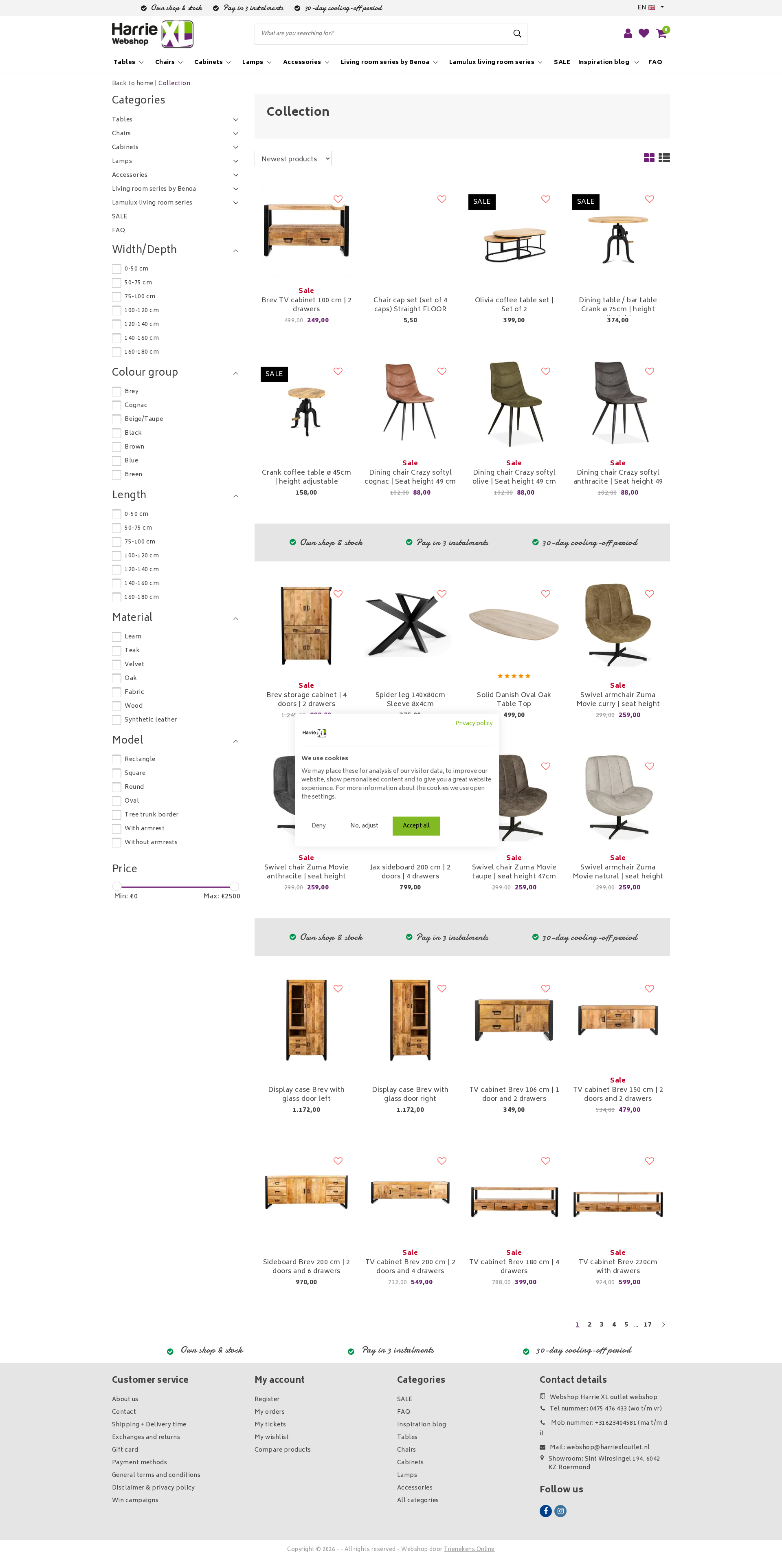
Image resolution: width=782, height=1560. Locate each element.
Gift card (125, 1450)
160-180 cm (142, 352)
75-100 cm (140, 297)
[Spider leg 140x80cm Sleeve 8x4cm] (410, 625)
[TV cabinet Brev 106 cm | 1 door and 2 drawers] (514, 1020)
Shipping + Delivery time (149, 1425)
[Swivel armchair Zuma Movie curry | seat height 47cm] (618, 625)
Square (135, 773)
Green (133, 475)
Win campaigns (135, 1501)
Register (267, 1400)
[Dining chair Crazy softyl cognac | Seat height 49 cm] (410, 403)
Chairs (406, 1450)
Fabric (134, 692)
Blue (131, 461)
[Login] (628, 34)
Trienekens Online (469, 1550)
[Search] (517, 34)
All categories (418, 1501)
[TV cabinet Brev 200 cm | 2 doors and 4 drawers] (410, 1193)
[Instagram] (560, 1511)
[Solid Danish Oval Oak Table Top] (514, 625)
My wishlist (272, 1437)
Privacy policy (474, 723)
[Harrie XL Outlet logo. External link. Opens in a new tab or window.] (314, 733)
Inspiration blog (421, 1425)
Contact (124, 1412)
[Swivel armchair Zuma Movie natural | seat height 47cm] (618, 798)
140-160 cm (142, 338)
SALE (405, 1400)
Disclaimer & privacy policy (153, 1488)
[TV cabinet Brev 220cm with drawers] (618, 1193)
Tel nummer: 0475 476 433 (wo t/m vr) (606, 1409)
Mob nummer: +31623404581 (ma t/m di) (604, 1428)
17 (648, 1325)
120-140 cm (142, 324)
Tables (407, 1437)
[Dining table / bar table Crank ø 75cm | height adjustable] (618, 231)
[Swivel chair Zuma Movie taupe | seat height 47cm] (514, 798)
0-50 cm (136, 269)
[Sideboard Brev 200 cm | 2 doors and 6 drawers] (306, 1193)
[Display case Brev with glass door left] (306, 1020)
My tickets (270, 1425)
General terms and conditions (156, 1475)
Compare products (283, 1450)
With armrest (145, 829)
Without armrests (151, 843)
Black (133, 433)
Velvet (134, 665)
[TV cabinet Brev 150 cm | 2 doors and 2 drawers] (618, 1020)
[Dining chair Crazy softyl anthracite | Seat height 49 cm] (618, 403)
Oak (131, 678)
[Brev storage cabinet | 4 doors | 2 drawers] (306, 625)
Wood (134, 706)
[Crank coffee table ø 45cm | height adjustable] (306, 403)
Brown (134, 447)
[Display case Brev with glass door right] (410, 1020)
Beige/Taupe (144, 419)
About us (125, 1400)
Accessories (415, 1488)
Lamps (407, 1475)
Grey (131, 392)
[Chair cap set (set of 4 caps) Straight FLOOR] (410, 231)
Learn (133, 637)
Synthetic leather (151, 720)
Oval (132, 801)
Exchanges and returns (146, 1437)
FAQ (403, 1412)
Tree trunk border (151, 815)
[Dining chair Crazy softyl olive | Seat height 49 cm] (514, 403)
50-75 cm (138, 283)
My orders (270, 1412)
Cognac (136, 405)
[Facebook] (546, 1511)
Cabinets (410, 1463)
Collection (174, 84)
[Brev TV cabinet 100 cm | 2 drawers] (306, 231)
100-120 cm (142, 311)
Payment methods (139, 1463)
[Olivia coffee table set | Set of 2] (514, 231)
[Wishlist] (644, 34)
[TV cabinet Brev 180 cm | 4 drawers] (514, 1193)
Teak (132, 651)
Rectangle (140, 760)
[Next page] (663, 1328)
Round (134, 787)
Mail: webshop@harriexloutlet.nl (600, 1448)
